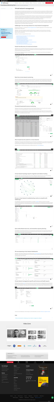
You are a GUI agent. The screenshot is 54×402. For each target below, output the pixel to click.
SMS (40, 145)
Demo (14, 379)
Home (16, 5)
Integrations (15, 385)
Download (48, 2)
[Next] (45, 329)
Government (15, 370)
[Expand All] (11, 8)
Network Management (5, 374)
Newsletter (21, 397)
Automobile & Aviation (17, 367)
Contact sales (27, 397)
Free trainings (28, 371)
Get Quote (15, 380)
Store (14, 382)
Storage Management (5, 379)
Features (19, 5)
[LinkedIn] (26, 378)
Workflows (37, 201)
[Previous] (44, 329)
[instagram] (28, 378)
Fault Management (4, 377)
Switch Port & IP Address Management (39, 355)
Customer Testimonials (17, 388)
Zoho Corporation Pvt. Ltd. (25, 399)
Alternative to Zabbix (4, 370)
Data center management (5, 382)
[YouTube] (30, 378)
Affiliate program (15, 397)
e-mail (38, 145)
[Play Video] (16, 333)
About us (27, 367)
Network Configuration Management (25, 355)
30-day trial (42, 311)
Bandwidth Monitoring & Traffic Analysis (12, 355)
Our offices (32, 397)
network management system (32, 27)
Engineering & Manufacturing (18, 373)
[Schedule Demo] (52, 397)
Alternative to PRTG (4, 367)
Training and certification (29, 374)
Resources (15, 383)
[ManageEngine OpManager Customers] (27, 346)
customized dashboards (37, 253)
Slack (42, 145)
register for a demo (47, 311)
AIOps (2, 380)
